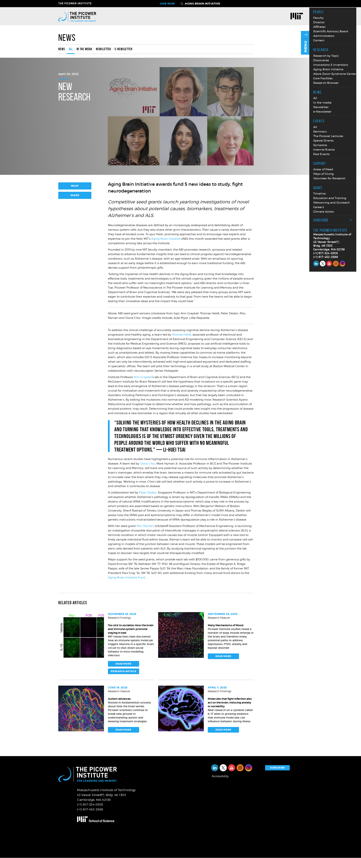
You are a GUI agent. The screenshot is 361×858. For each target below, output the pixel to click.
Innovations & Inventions (330, 65)
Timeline (319, 193)
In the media (322, 102)
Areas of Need (323, 169)
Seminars (320, 131)
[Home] (77, 16)
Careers (318, 207)
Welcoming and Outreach (331, 202)
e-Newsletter (322, 111)
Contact (318, 40)
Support (319, 163)
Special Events (323, 140)
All (315, 98)
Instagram (336, 263)
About (318, 188)
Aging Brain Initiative (328, 69)
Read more (123, 663)
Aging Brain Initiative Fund (126, 577)
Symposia (320, 145)
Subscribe (321, 220)
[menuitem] (62, 49)
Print (75, 185)
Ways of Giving (323, 174)
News (317, 92)
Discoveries (321, 60)
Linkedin (316, 263)
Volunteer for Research (329, 178)
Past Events (321, 154)
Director (319, 22)
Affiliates (319, 27)
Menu (305, 46)
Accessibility (220, 776)
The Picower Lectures (328, 136)
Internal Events (324, 149)
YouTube (329, 263)
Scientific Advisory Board (330, 31)
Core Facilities (323, 78)
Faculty (318, 18)
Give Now (167, 3)
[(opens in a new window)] (298, 16)
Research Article (123, 671)
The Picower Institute (77, 3)
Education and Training (329, 198)
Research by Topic (326, 56)
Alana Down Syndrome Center (334, 74)
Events (319, 121)
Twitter (322, 263)
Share (75, 195)
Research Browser (326, 83)
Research (320, 50)
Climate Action (323, 211)
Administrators (323, 36)
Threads (342, 263)
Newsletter (321, 107)
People (318, 12)
